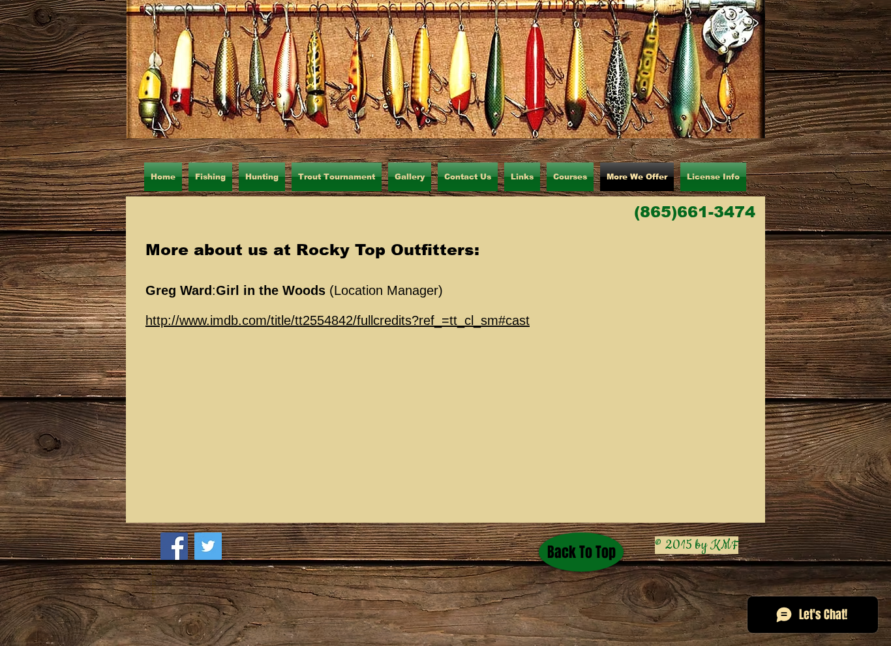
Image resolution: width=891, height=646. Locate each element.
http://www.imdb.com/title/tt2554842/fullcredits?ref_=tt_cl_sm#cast (337, 320)
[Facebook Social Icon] (174, 546)
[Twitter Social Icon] (208, 546)
